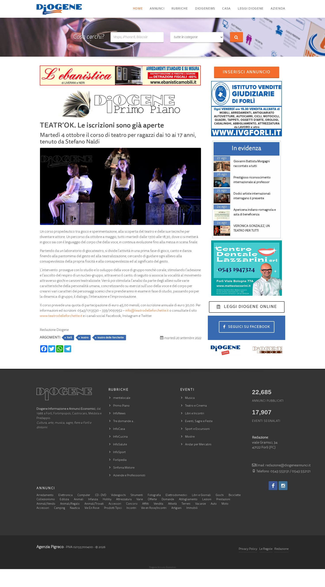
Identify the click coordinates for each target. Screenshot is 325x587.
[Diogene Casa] (225, 350)
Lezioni (206, 499)
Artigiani (176, 508)
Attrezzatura (124, 499)
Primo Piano (121, 405)
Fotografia (154, 495)
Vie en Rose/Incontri (153, 508)
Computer (83, 495)
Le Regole (265, 549)
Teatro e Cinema (196, 405)
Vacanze (200, 504)
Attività (172, 504)
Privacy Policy (248, 549)
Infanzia (93, 499)
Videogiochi (118, 495)
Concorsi (132, 504)
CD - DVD (100, 495)
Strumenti (136, 495)
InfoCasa (119, 429)
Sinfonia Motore (123, 467)
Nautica (75, 508)
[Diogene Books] (267, 350)
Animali (78, 499)
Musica (190, 398)
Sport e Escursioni (197, 429)
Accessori (115, 504)
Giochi (220, 495)
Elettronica (65, 495)
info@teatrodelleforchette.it (147, 311)
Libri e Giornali (201, 495)
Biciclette (235, 495)
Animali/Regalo (70, 504)
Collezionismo (45, 499)
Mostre (190, 436)
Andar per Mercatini (198, 444)
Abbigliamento (188, 499)
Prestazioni (223, 499)
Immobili (192, 508)
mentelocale (121, 398)
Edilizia (64, 499)
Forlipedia (119, 460)
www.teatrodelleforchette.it (61, 316)
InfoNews (119, 413)
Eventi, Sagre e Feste (198, 421)
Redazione (281, 549)
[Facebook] (273, 485)
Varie (139, 499)
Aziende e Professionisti (129, 475)
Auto (214, 504)
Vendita (158, 504)
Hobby (107, 499)
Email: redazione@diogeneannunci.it (283, 465)
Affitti (145, 504)
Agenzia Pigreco (50, 547)
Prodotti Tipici (113, 508)
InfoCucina (120, 436)
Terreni (186, 504)
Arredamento (45, 495)
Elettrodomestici (176, 495)
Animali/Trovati (94, 504)
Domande (168, 499)
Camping (59, 508)
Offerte (152, 499)
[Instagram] (283, 485)
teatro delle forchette (111, 337)
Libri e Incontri (194, 413)
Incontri (131, 508)
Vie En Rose (91, 508)
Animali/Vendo (45, 504)
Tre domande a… (124, 421)
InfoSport (119, 452)
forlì (69, 337)
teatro (84, 337)
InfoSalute (120, 444)
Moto (225, 504)
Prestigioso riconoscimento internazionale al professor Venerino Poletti (252, 182)
